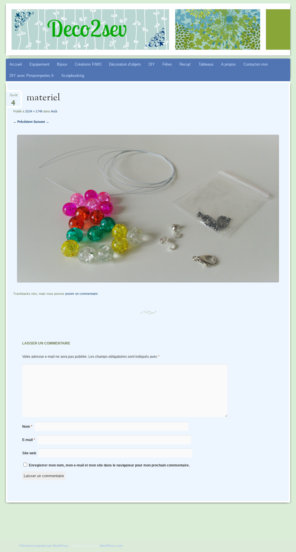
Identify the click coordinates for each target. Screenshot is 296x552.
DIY (152, 64)
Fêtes (167, 64)
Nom (27, 427)
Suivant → (41, 121)
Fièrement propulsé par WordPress (44, 545)
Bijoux (62, 64)
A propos (228, 64)
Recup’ (185, 64)
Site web (29, 453)
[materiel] (148, 281)
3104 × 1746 (33, 111)
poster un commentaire (81, 293)
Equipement (39, 64)
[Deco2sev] (124, 29)
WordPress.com (111, 545)
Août (13, 97)
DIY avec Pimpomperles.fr (32, 75)
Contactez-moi (255, 64)
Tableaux (206, 64)
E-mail (28, 440)
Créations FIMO (88, 64)
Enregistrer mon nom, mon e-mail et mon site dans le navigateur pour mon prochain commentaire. (109, 465)
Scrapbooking (72, 75)
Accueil (16, 64)
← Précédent (23, 121)
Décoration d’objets (125, 64)
